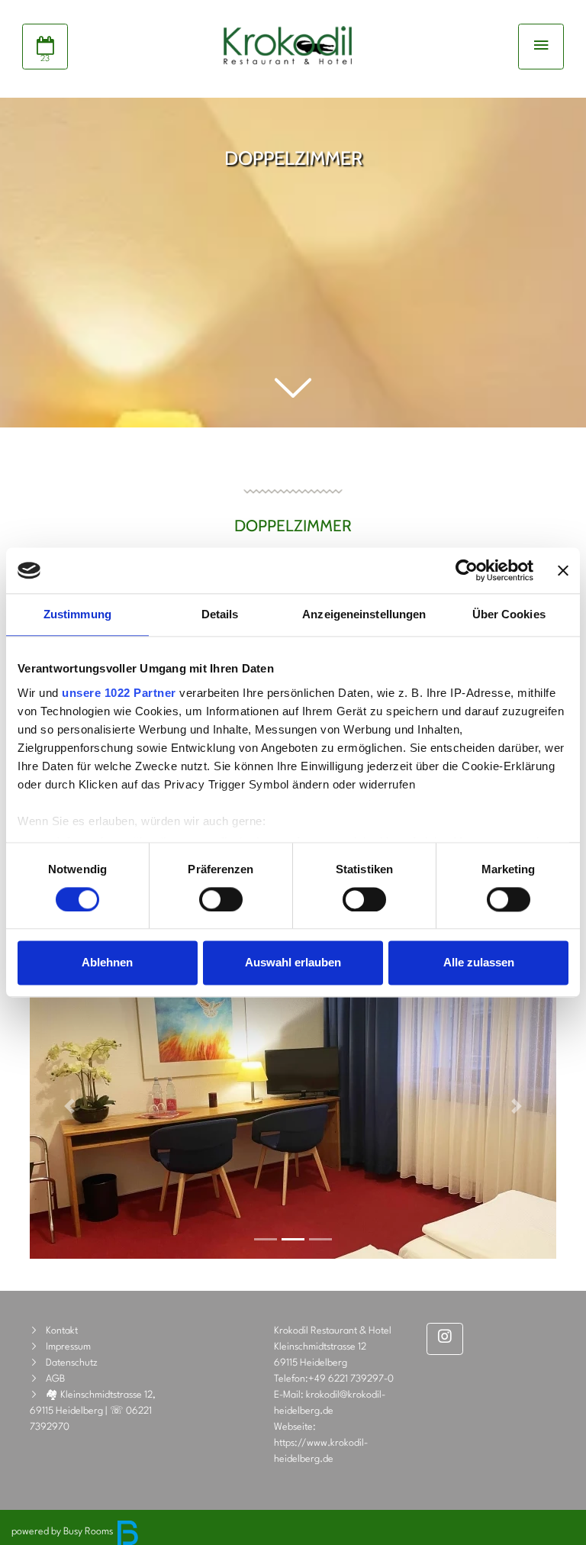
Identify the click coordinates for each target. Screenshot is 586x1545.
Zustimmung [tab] (77, 614)
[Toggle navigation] (541, 46)
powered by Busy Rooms (63, 1532)
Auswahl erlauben (293, 962)
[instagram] (445, 1339)
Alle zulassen (478, 962)
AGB (55, 1379)
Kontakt (62, 1331)
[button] (293, 388)
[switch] (221, 899)
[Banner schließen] (563, 570)
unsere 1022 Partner (119, 692)
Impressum (68, 1347)
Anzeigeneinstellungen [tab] (364, 614)
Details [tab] (220, 614)
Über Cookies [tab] (509, 614)
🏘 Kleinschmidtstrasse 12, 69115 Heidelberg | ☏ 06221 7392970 (93, 1411)
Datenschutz (72, 1363)
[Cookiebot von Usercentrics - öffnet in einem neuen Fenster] (466, 570)
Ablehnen (107, 962)
